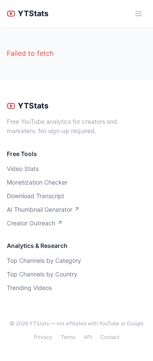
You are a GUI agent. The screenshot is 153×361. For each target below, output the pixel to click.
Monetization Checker (37, 182)
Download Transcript (35, 195)
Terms (68, 337)
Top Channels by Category (44, 260)
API (88, 337)
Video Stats (23, 168)
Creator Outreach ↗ (34, 223)
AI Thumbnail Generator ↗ (43, 209)
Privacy (43, 337)
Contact (109, 337)
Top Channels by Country (42, 274)
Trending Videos (29, 287)
